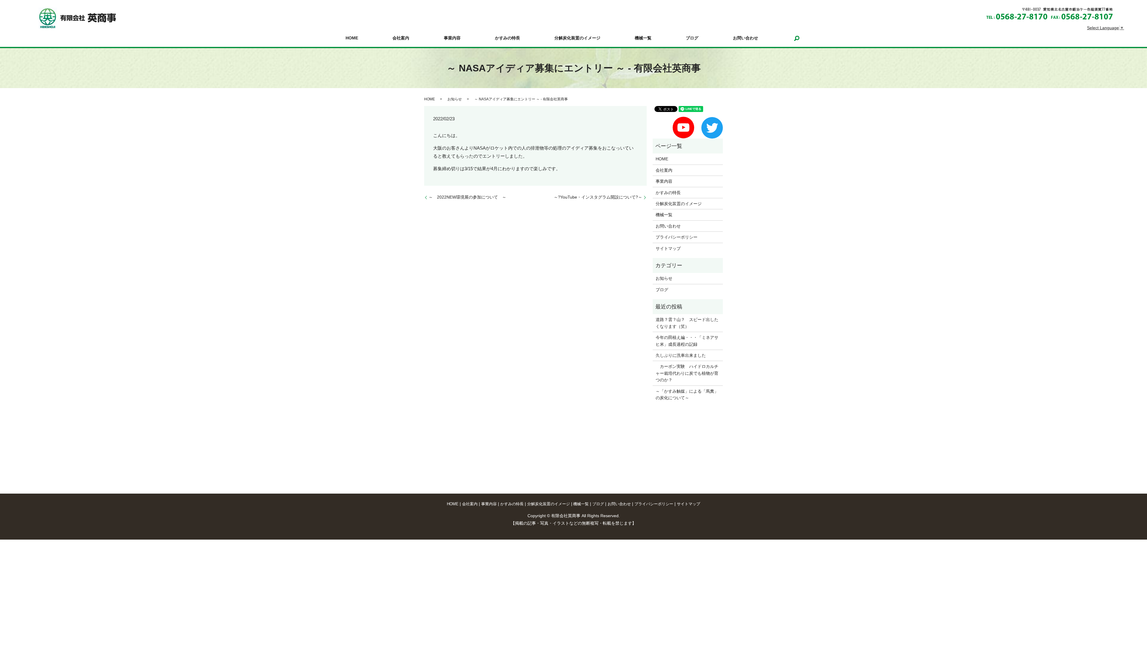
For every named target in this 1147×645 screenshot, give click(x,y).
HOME (352, 38)
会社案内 (400, 38)
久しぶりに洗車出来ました (681, 355)
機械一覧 (643, 38)
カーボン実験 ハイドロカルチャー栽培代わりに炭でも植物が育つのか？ (687, 373)
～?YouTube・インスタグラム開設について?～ (598, 197)
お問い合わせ (745, 38)
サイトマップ (668, 248)
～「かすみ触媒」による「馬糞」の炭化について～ (687, 394)
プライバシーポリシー (676, 237)
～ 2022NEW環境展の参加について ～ (467, 197)
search (796, 38)
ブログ (692, 38)
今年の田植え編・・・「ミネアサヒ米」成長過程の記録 (687, 340)
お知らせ (454, 99)
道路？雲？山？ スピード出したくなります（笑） (687, 322)
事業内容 (452, 38)
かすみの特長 (507, 38)
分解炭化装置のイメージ (577, 38)
